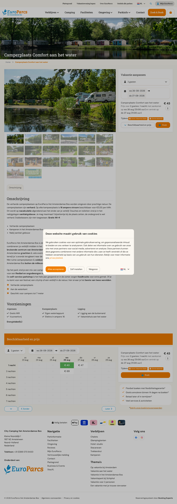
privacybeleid (56, 258)
